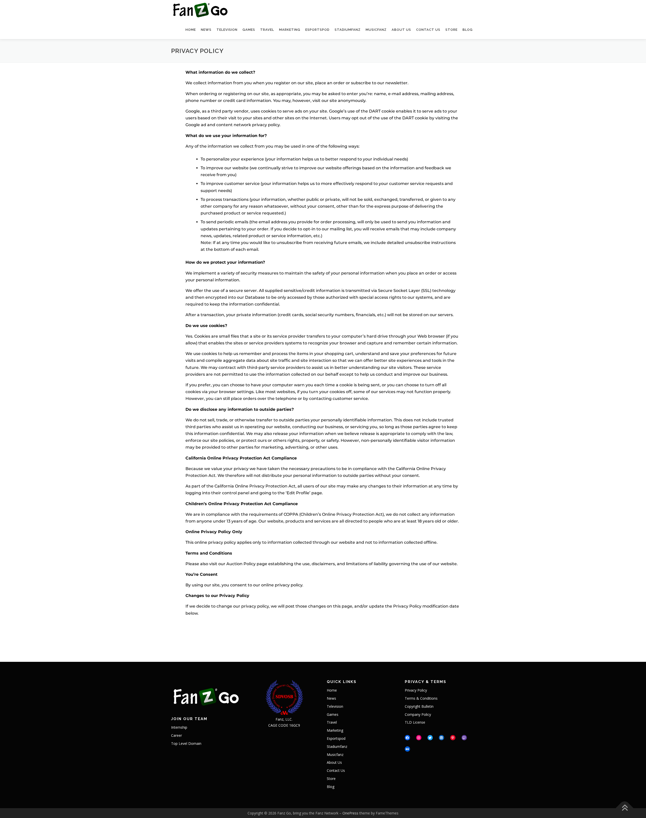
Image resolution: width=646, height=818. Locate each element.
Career (176, 735)
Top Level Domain (186, 743)
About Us (400, 30)
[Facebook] (407, 737)
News (206, 30)
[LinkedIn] (441, 737)
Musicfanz (375, 30)
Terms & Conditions (421, 698)
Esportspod (315, 30)
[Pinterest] (452, 737)
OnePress (350, 813)
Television (226, 30)
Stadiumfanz (346, 30)
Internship (179, 727)
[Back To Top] (625, 808)
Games (248, 30)
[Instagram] (418, 737)
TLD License (415, 722)
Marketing (288, 30)
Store (450, 30)
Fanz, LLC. (284, 719)
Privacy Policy (416, 690)
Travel (266, 30)
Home (190, 30)
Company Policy (418, 714)
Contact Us (426, 30)
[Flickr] (407, 749)
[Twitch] (464, 737)
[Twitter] (430, 737)
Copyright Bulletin (419, 706)
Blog (467, 30)
